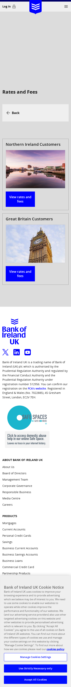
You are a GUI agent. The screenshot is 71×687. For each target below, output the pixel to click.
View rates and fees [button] (20, 199)
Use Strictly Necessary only (35, 668)
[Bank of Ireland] (35, 6)
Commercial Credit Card (18, 567)
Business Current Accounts (20, 548)
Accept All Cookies (35, 679)
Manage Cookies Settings (35, 657)
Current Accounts (13, 529)
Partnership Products (16, 573)
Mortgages (9, 523)
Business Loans (12, 561)
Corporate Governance (17, 486)
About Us (8, 467)
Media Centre (11, 498)
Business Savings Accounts (20, 554)
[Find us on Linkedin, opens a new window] (16, 349)
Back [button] (16, 113)
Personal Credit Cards (16, 535)
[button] (66, 6)
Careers (7, 504)
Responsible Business (16, 492)
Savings (7, 542)
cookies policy (55, 649)
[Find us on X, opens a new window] (5, 349)
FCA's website (37, 388)
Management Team (15, 479)
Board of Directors (14, 473)
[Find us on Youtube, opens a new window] (27, 349)
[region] (35, 631)
